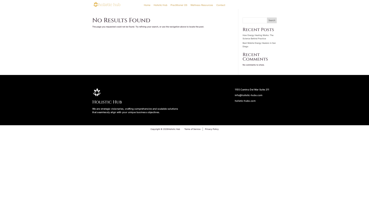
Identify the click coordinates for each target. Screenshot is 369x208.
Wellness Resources (201, 5)
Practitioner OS (179, 5)
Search (272, 20)
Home (147, 5)
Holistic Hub (160, 5)
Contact (220, 5)
